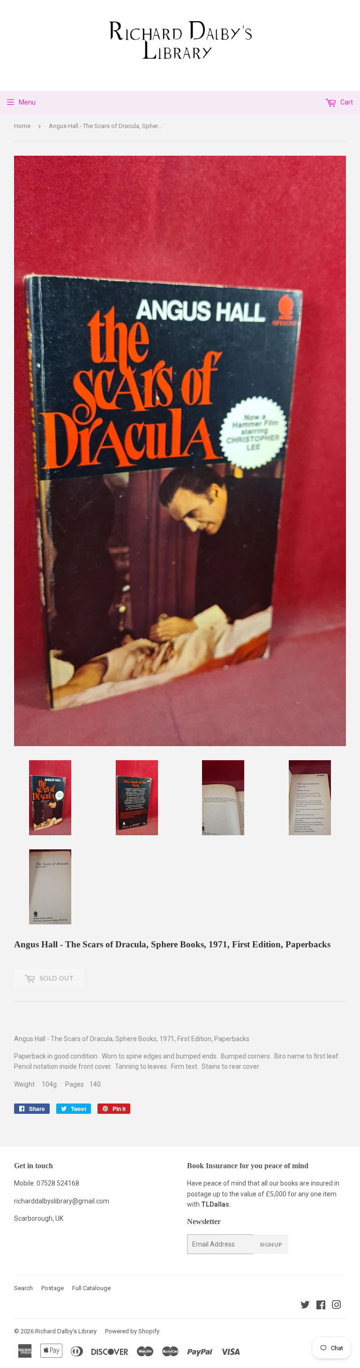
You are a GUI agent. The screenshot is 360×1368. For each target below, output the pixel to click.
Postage (52, 1288)
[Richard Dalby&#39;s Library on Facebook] (321, 1306)
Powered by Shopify (132, 1331)
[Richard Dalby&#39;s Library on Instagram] (336, 1306)
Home (22, 125)
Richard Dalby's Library (66, 1331)
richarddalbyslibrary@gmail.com (61, 1201)
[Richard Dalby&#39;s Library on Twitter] (305, 1306)
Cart (346, 102)
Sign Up (271, 1244)
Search (23, 1288)
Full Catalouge (91, 1288)
